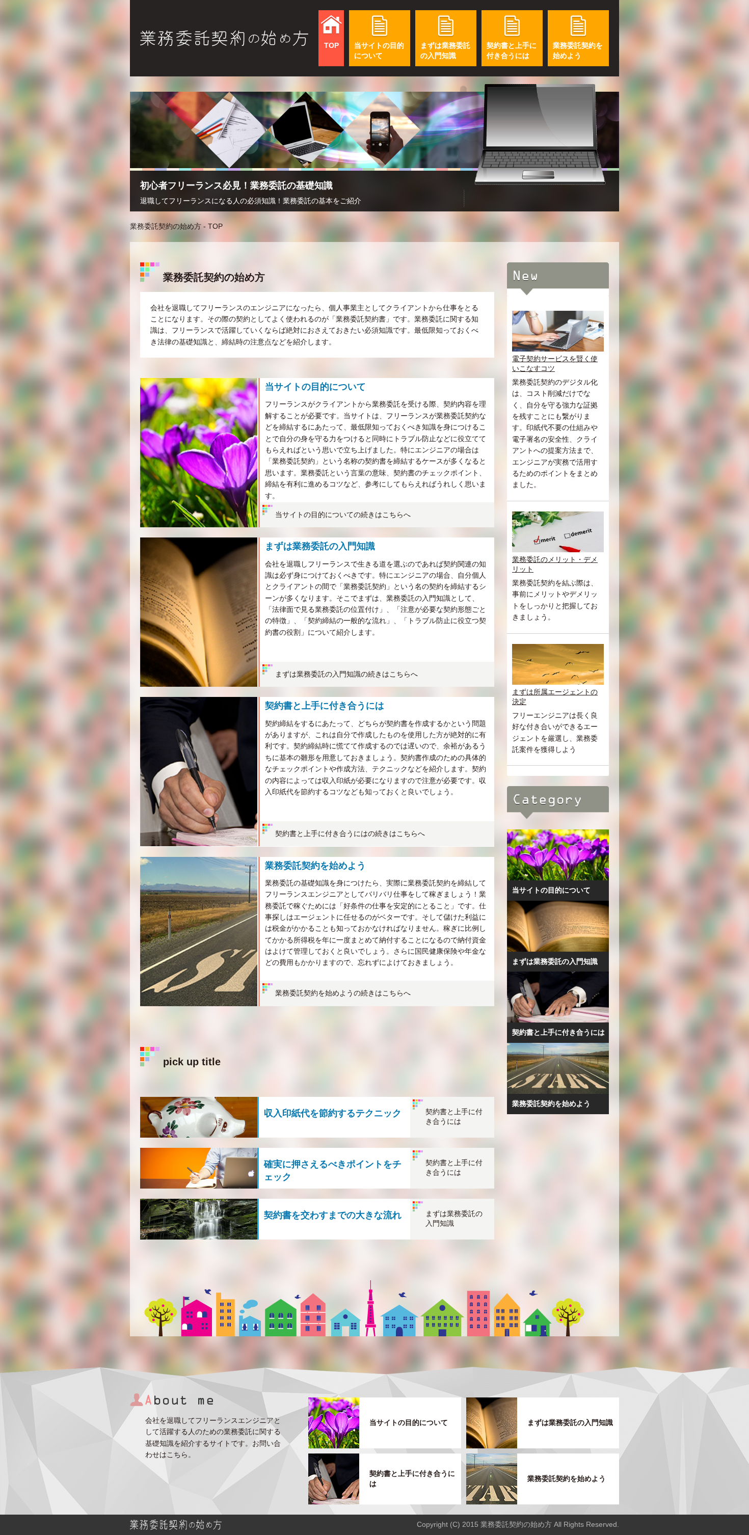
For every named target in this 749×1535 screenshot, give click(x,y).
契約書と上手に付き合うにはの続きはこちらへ (350, 833)
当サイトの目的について (379, 50)
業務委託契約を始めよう (578, 50)
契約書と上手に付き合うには (512, 50)
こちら (177, 1454)
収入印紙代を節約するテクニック (333, 1113)
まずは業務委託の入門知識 (445, 50)
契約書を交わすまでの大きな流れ (333, 1215)
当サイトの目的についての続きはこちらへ (343, 514)
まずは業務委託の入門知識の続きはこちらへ (346, 674)
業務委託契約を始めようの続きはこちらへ (343, 993)
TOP (331, 45)
